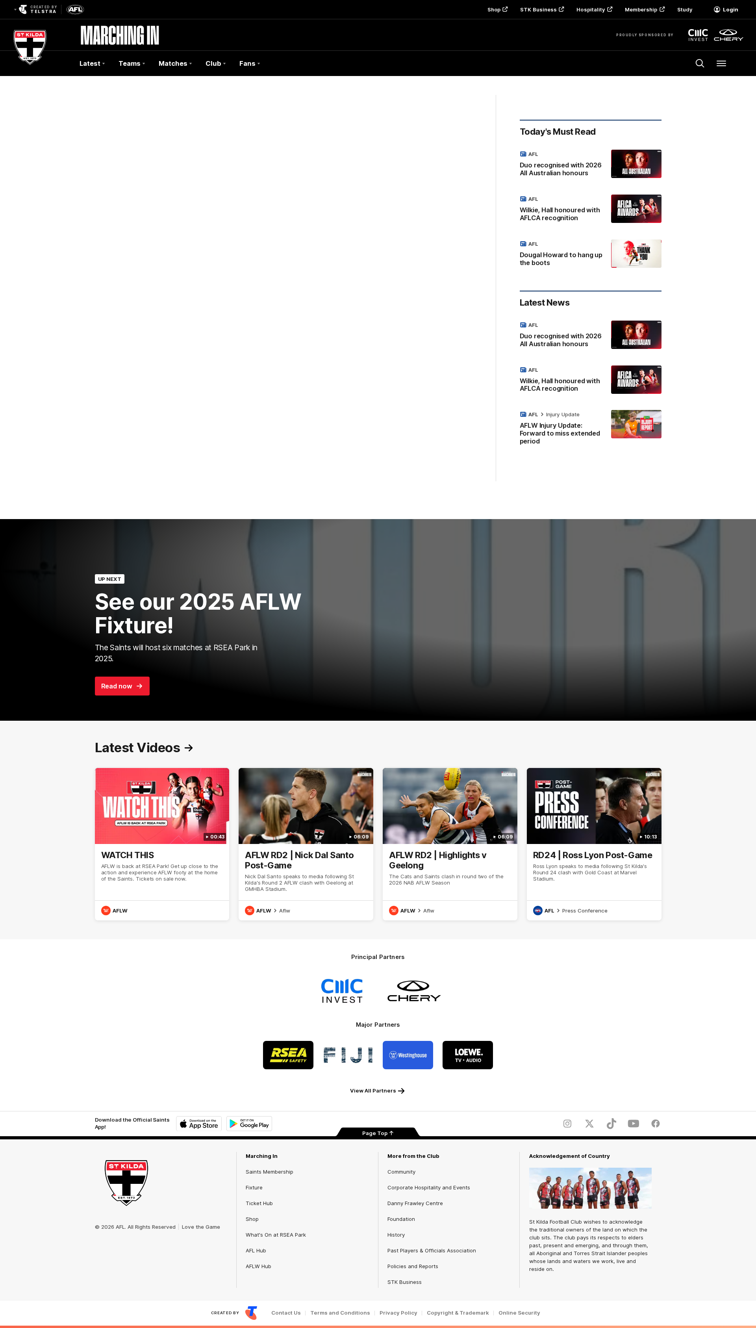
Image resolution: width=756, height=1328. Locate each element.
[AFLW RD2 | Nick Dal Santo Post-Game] (306, 844)
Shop (493, 9)
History (396, 1235)
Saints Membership (269, 1171)
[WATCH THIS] (162, 844)
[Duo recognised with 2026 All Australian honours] (591, 165)
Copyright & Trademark (458, 1312)
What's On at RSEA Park (276, 1235)
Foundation (401, 1219)
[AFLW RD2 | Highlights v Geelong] (450, 844)
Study (685, 9)
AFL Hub (256, 1250)
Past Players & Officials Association (431, 1250)
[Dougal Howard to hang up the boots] (591, 255)
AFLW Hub (258, 1266)
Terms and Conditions (340, 1312)
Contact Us (286, 1312)
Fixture (254, 1187)
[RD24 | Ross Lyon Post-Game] (594, 844)
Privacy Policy (398, 1312)
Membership (641, 9)
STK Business (538, 9)
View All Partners (373, 1090)
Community (401, 1171)
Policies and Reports (412, 1266)
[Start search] (700, 63)
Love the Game (201, 1227)
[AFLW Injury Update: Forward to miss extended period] (591, 429)
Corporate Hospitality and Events (428, 1187)
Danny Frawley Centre (415, 1203)
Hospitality (590, 9)
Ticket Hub (259, 1203)
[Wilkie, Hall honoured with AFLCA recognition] (591, 210)
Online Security (519, 1312)
